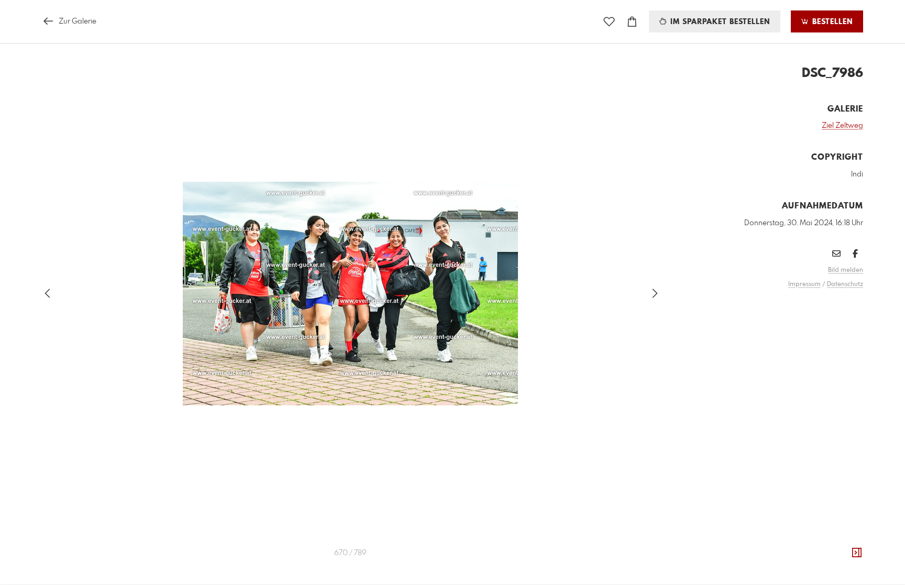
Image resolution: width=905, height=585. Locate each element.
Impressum (804, 284)
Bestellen (831, 22)
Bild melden (845, 270)
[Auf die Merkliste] (609, 22)
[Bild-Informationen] (857, 553)
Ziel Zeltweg (842, 125)
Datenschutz (845, 284)
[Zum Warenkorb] (632, 22)
